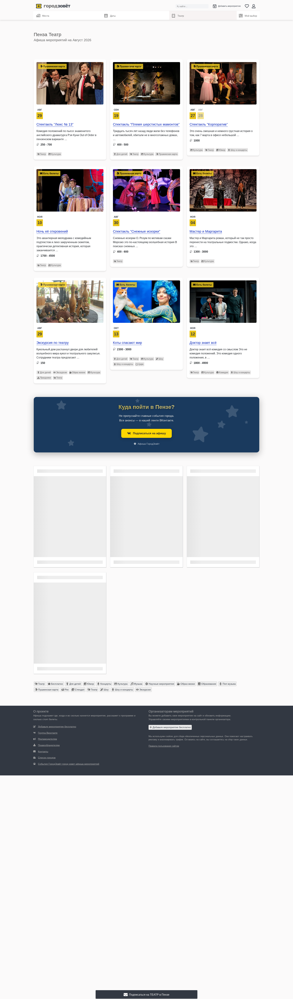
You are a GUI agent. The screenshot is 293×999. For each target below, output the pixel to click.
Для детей (121, 154)
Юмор (222, 150)
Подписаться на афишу (149, 433)
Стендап (79, 689)
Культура (56, 154)
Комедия (223, 372)
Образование (208, 683)
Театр (181, 15)
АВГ (192, 109)
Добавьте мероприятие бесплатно (171, 727)
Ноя (192, 328)
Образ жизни (78, 372)
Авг (39, 109)
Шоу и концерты (239, 150)
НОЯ (39, 216)
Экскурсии (61, 372)
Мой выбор (251, 15)
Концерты (105, 683)
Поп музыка (229, 683)
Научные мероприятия (161, 683)
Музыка (137, 683)
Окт (116, 328)
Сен (116, 109)
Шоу (161, 359)
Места (45, 15)
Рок (66, 689)
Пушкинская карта (168, 154)
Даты (113, 15)
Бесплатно (56, 683)
